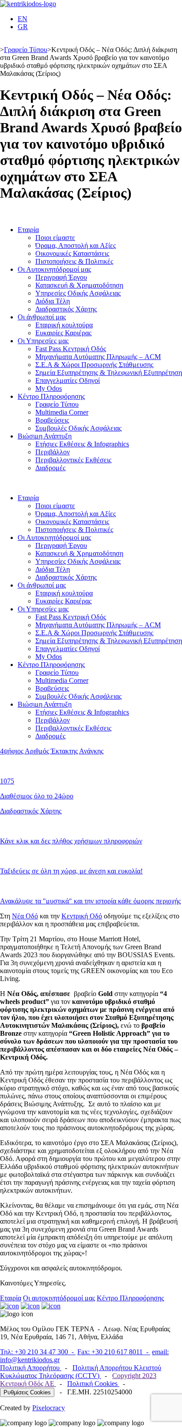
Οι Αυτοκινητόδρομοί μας (54, 269)
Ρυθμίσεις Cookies (27, 1392)
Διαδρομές (50, 468)
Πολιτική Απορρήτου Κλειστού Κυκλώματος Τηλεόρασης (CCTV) (80, 1371)
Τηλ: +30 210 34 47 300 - (38, 1352)
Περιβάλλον (52, 452)
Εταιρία (28, 229)
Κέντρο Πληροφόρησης (51, 396)
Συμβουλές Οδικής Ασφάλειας (78, 428)
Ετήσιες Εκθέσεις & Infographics (82, 444)
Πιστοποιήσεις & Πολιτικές (74, 261)
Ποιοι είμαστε (55, 237)
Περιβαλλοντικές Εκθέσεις (73, 460)
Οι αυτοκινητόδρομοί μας (59, 1298)
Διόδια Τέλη (52, 301)
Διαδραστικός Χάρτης (66, 309)
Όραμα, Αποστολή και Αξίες (75, 245)
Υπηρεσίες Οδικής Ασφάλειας (78, 293)
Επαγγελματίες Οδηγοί (67, 380)
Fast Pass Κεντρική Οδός (70, 348)
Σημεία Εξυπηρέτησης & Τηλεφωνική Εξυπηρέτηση (108, 372)
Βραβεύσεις (52, 420)
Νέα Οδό (25, 916)
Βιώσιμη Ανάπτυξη (45, 436)
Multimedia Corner (61, 412)
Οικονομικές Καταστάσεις (72, 253)
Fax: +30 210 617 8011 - (113, 1352)
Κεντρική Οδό (81, 916)
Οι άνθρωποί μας (42, 317)
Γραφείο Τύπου (25, 49)
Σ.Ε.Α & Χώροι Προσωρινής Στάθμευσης (94, 364)
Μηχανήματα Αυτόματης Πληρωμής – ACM (98, 356)
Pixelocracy (48, 1408)
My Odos (48, 388)
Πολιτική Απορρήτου (30, 1367)
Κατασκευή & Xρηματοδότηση (79, 285)
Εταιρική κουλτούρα (64, 325)
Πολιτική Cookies (93, 1383)
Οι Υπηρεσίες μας (43, 341)
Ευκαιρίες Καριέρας (63, 333)
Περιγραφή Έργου (61, 277)
